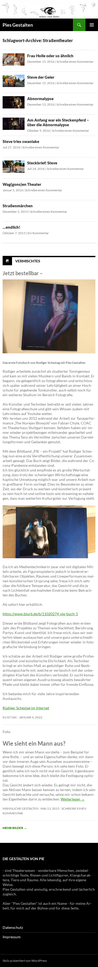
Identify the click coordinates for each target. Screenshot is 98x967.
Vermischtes (27, 261)
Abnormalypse (40, 98)
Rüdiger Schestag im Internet (26, 708)
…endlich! (11, 227)
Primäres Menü (91, 25)
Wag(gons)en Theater (22, 184)
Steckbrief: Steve (42, 162)
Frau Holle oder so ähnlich (50, 55)
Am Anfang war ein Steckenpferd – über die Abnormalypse (58, 122)
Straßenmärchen (18, 205)
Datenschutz (13, 927)
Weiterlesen (73, 799)
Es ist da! (10, 717)
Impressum (12, 937)
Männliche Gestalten (20, 808)
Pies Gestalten (18, 25)
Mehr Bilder (15, 828)
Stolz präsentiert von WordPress (25, 961)
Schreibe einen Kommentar (75, 62)
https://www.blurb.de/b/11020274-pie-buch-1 (40, 614)
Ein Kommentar (38, 233)
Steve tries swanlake (21, 141)
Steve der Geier (40, 77)
